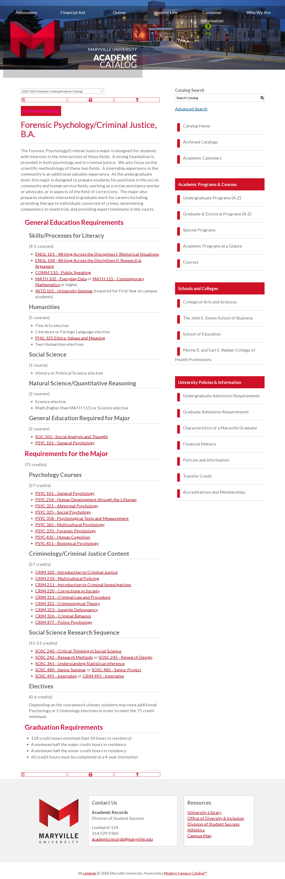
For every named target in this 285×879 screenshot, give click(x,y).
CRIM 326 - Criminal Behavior (63, 615)
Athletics (196, 829)
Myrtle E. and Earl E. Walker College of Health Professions (215, 354)
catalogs (89, 873)
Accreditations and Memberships (214, 491)
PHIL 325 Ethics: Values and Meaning (70, 337)
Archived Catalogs (200, 141)
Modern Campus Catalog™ (185, 873)
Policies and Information (206, 459)
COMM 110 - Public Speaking (63, 272)
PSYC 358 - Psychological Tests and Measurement (82, 518)
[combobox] (62, 91)
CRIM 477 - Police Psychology (63, 622)
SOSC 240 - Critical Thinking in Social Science (78, 650)
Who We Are (259, 12)
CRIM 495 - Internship (103, 675)
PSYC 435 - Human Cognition (62, 536)
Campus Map (199, 835)
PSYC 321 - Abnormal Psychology (66, 505)
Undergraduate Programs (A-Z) (212, 197)
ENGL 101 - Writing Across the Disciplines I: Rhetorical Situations (97, 254)
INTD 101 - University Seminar (64, 290)
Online (119, 12)
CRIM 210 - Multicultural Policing (67, 578)
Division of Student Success (213, 823)
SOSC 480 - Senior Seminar (60, 669)
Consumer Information (212, 16)
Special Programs (199, 229)
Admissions (26, 12)
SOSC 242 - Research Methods (64, 657)
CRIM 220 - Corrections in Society (67, 590)
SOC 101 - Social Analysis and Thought (71, 436)
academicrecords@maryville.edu (122, 838)
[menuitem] (26, 16)
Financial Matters (199, 443)
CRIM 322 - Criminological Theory (67, 603)
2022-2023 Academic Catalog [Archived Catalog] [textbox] (52, 91)
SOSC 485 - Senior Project (116, 669)
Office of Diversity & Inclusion (215, 818)
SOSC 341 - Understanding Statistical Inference (80, 663)
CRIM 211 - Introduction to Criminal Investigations (83, 584)
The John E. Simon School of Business (218, 317)
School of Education (202, 333)
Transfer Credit (197, 475)
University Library (204, 812)
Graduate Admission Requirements (216, 411)
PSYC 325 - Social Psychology (63, 511)
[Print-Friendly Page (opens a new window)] (90, 100)
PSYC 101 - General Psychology (65, 442)
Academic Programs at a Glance (212, 245)
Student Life (165, 12)
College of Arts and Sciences (210, 301)
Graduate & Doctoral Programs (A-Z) (217, 213)
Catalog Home (196, 125)
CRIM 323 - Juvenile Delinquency (66, 609)
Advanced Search (191, 108)
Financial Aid (73, 12)
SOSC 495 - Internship (56, 675)
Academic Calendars (202, 157)
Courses (190, 261)
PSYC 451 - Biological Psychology (67, 543)
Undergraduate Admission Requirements (221, 395)
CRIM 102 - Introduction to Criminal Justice (76, 572)
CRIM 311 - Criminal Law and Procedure (73, 597)
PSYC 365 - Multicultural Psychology (70, 524)
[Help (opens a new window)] (137, 100)
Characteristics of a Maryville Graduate (220, 427)
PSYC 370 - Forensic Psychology (65, 530)
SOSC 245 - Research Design (125, 657)
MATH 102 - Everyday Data (61, 278)
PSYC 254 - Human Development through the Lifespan (85, 499)
